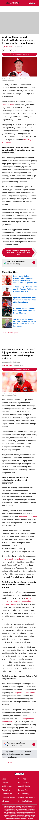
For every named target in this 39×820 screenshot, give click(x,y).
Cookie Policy (23, 794)
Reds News (11, 763)
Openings (22, 779)
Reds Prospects (13, 333)
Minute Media (11, 806)
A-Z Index (5, 801)
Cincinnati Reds (8, 105)
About (4, 779)
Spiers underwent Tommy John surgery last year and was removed (18, 601)
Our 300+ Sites (24, 783)
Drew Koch (8, 47)
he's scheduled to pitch (28, 517)
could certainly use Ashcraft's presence (17, 559)
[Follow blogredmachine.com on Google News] (33, 262)
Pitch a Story (7, 790)
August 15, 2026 (28, 551)
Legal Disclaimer (8, 797)
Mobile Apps (7, 786)
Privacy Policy (23, 790)
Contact (5, 783)
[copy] (14, 50)
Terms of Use (7, 794)
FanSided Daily (24, 786)
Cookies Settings (25, 801)
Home (4, 333)
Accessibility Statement (27, 797)
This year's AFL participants (24, 693)
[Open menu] (3, 3)
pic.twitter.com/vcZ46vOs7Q (13, 549)
